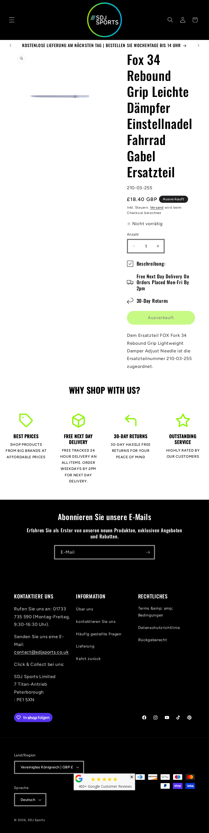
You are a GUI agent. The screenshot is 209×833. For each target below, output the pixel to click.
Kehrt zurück (88, 658)
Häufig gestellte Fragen (98, 633)
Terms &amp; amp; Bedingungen (155, 611)
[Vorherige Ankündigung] (10, 45)
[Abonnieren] (148, 552)
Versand (157, 207)
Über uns (84, 609)
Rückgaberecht (152, 639)
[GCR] (79, 778)
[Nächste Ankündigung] (198, 45)
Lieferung (85, 646)
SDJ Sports (36, 820)
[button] (12, 20)
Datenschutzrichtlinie (159, 627)
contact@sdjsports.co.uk (41, 652)
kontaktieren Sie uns (95, 621)
